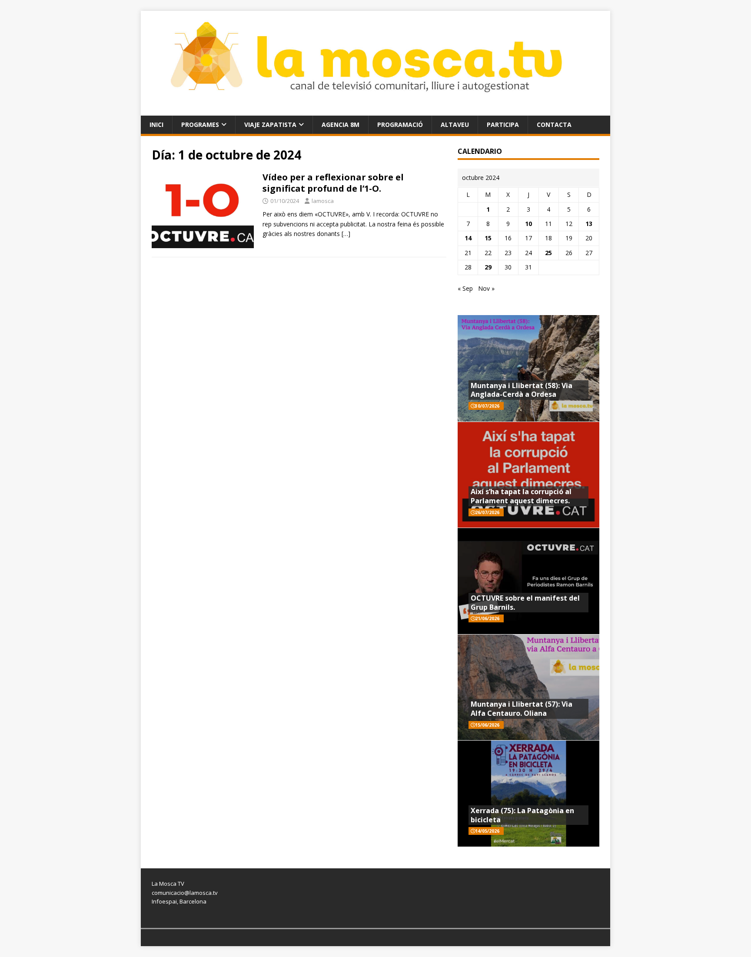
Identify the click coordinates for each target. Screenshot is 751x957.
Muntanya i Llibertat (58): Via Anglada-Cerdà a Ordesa (521, 390)
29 (488, 267)
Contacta (554, 124)
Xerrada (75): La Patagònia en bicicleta (522, 815)
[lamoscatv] (375, 110)
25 (548, 253)
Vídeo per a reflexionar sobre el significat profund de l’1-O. (333, 182)
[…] (346, 233)
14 (468, 238)
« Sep (465, 288)
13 (588, 223)
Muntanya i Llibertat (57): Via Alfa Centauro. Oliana (521, 708)
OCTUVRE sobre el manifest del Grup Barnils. (525, 602)
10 (528, 223)
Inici (156, 124)
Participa (503, 124)
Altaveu (455, 124)
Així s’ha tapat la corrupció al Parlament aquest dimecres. (521, 496)
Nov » (486, 288)
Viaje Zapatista (270, 124)
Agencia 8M (340, 124)
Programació (400, 124)
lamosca (323, 201)
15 (488, 238)
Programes (200, 124)
